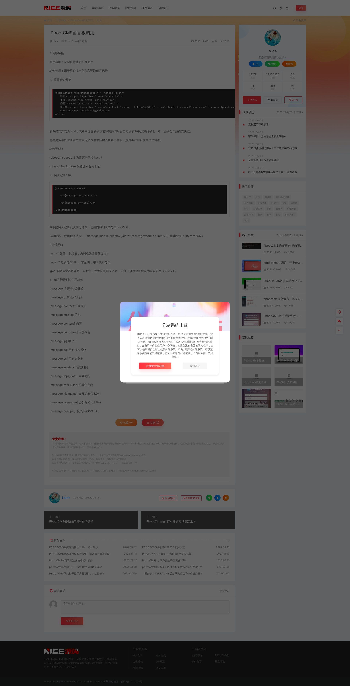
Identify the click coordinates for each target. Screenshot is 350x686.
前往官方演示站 (155, 365)
